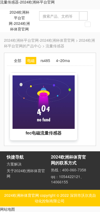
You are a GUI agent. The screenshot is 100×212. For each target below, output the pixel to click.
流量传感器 (55, 45)
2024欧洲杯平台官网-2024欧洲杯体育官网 (19, 20)
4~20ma (63, 60)
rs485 (45, 60)
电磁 (31, 60)
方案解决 (14, 164)
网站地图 (7, 209)
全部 (17, 60)
